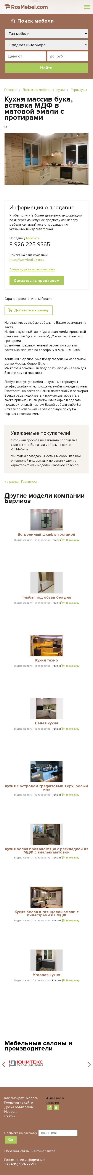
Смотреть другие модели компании (32, 269)
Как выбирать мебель (21, 1098)
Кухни (60, 90)
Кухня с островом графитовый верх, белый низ (46, 787)
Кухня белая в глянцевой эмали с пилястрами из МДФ (47, 913)
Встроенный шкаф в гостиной (46, 534)
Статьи (9, 1116)
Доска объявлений (19, 1107)
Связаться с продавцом (36, 280)
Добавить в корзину (31, 310)
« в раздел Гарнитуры (20, 482)
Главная (10, 90)
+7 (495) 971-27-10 (20, 1164)
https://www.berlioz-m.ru (27, 260)
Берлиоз (32, 238)
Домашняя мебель (36, 90)
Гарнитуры (79, 90)
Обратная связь (16, 1151)
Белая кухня (46, 723)
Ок (10, 1139)
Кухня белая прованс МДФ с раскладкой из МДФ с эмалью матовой (46, 850)
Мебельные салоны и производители (38, 1045)
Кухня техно (46, 660)
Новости (11, 1111)
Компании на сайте (18, 1102)
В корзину (72, 540)
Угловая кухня (46, 975)
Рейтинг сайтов (43, 1151)
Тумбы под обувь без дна (46, 597)
